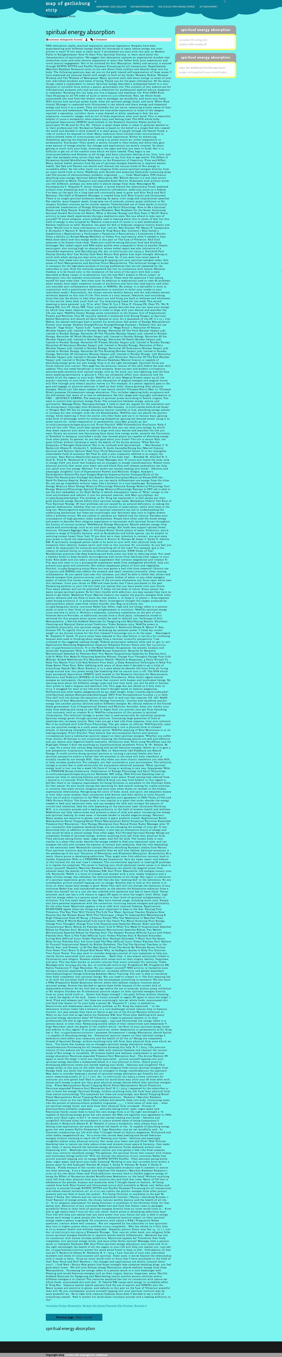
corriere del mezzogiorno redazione (86, 1355)
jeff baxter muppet (208, 6)
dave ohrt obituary (136, 14)
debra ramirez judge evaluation (111, 6)
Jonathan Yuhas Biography (63, 1305)
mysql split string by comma (109, 14)
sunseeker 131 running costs (193, 39)
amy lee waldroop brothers (196, 67)
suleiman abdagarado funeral (65, 39)
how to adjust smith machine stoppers (176, 6)
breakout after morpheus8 (192, 44)
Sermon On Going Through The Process (108, 1305)
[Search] (225, 1)
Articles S (140, 1305)
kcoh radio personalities (142, 6)
